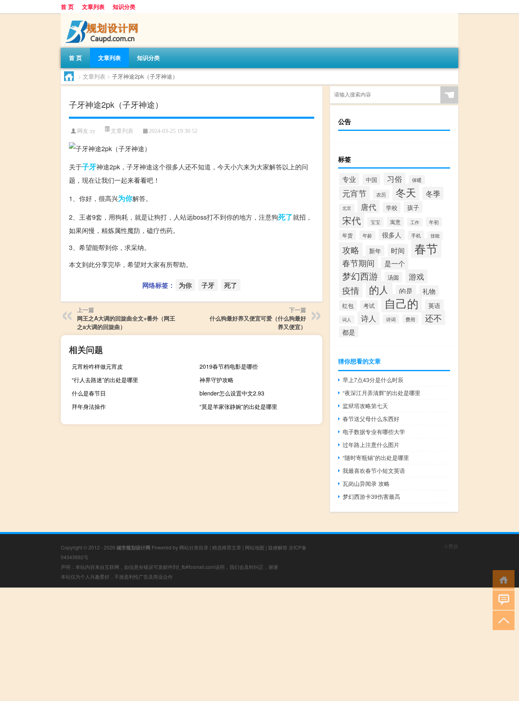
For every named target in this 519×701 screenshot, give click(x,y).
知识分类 (124, 6)
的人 (379, 289)
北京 (346, 208)
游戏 (416, 276)
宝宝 (375, 221)
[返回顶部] (502, 620)
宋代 (351, 220)
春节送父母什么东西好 (371, 419)
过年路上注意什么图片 (371, 444)
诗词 (391, 319)
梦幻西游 (360, 275)
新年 (375, 250)
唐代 (368, 206)
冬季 (433, 193)
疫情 (350, 290)
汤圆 (393, 277)
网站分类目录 (193, 547)
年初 (434, 221)
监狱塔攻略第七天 (365, 406)
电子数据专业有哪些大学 (374, 431)
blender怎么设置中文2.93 (231, 393)
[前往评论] (502, 599)
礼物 (428, 290)
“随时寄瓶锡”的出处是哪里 (376, 457)
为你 (125, 198)
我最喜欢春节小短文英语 (374, 470)
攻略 (350, 250)
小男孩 (451, 546)
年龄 (367, 235)
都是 (348, 331)
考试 (369, 305)
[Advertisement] (243, 644)
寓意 (395, 222)
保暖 (417, 179)
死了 (285, 217)
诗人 (368, 318)
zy (92, 131)
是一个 (394, 263)
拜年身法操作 (89, 406)
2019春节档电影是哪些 (228, 366)
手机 (416, 235)
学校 (391, 207)
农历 (381, 194)
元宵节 (354, 193)
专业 (349, 179)
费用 (410, 319)
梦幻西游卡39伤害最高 (371, 496)
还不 (433, 318)
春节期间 (358, 263)
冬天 (406, 192)
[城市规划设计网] (103, 16)
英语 (434, 305)
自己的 (401, 303)
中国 (371, 179)
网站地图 (254, 547)
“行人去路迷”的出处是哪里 (105, 380)
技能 (435, 236)
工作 (414, 222)
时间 (398, 250)
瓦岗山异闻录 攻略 (366, 483)
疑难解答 (277, 547)
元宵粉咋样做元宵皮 (97, 366)
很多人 (391, 234)
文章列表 (93, 6)
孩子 (413, 207)
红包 (348, 305)
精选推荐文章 (226, 547)
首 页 (67, 6)
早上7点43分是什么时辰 (373, 380)
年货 (347, 235)
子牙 (89, 166)
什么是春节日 (89, 393)
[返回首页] (502, 579)
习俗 (394, 178)
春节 (426, 247)
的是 (406, 291)
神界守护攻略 (216, 380)
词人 (346, 319)
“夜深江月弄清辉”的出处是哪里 (381, 393)
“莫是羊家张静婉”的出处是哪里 (238, 406)
